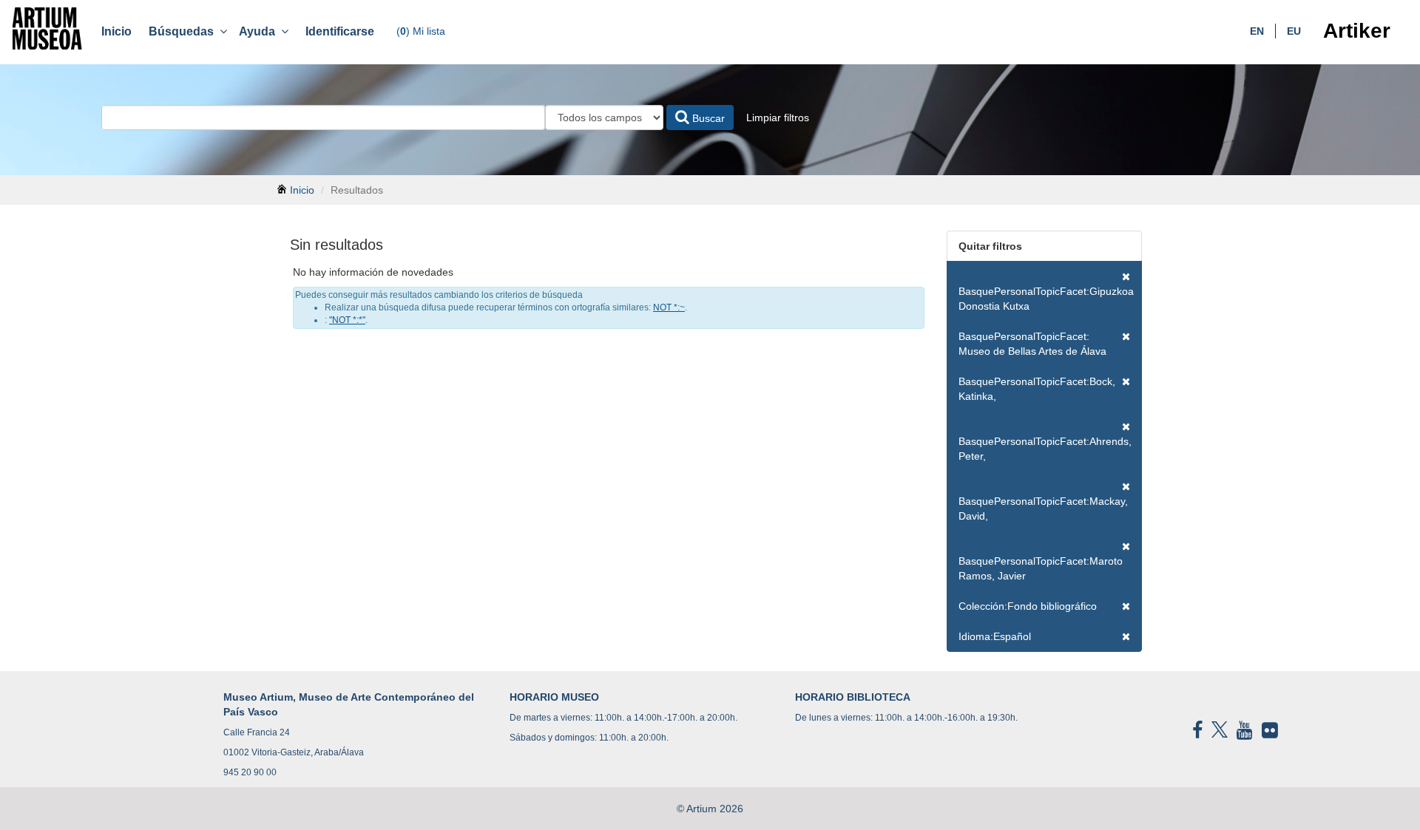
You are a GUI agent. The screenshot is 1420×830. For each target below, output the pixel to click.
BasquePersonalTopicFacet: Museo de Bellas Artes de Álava (1032, 343)
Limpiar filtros (777, 117)
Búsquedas (184, 31)
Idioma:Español (994, 636)
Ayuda (260, 31)
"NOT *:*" (347, 320)
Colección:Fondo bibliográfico (1027, 606)
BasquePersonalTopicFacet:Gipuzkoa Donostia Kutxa (1046, 298)
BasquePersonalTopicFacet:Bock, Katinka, (1036, 388)
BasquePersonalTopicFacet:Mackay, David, (1043, 508)
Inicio (116, 31)
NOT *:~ (669, 307)
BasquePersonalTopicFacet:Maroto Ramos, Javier (1040, 568)
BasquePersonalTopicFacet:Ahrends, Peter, (1045, 448)
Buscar (707, 118)
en (1257, 31)
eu (1294, 31)
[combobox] (323, 117)
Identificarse (339, 31)
